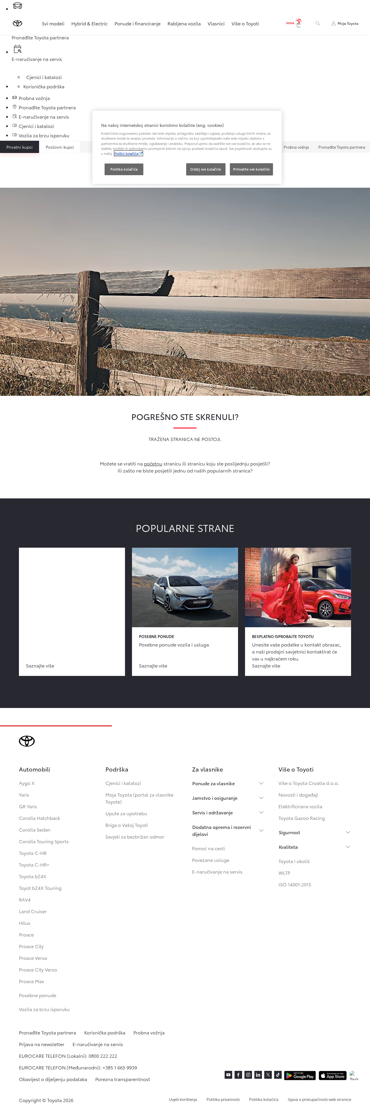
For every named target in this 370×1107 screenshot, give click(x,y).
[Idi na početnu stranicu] (17, 23)
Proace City (31, 946)
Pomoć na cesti (208, 848)
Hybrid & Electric (89, 23)
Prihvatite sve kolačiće (251, 169)
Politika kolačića (264, 1099)
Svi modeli (53, 23)
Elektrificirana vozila (300, 806)
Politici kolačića (126, 153)
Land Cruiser (33, 911)
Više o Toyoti (245, 23)
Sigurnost (289, 832)
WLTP (284, 872)
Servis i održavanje (212, 812)
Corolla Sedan (34, 829)
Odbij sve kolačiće (205, 169)
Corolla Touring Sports (44, 841)
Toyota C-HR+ (34, 864)
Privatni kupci (19, 147)
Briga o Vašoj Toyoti (126, 824)
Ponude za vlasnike (213, 783)
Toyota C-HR (33, 852)
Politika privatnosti (223, 1099)
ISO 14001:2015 (295, 884)
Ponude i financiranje (137, 23)
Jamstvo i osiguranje (214, 797)
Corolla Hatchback (39, 817)
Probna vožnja (296, 147)
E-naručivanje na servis (217, 871)
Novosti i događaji (298, 794)
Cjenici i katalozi (123, 782)
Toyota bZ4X (32, 876)
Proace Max (31, 981)
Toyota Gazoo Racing (302, 817)
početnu (153, 463)
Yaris (24, 794)
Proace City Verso (38, 969)
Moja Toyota (348, 23)
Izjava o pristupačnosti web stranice (319, 1099)
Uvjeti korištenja (183, 1099)
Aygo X (27, 782)
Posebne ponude (37, 995)
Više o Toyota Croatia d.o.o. (309, 782)
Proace (26, 934)
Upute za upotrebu (126, 813)
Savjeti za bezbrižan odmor (134, 836)
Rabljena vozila (184, 23)
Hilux (24, 922)
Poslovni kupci (60, 147)
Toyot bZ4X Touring (40, 887)
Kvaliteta (288, 846)
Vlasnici (216, 23)
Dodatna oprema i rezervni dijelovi (221, 830)
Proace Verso (33, 957)
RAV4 (25, 899)
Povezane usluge (210, 859)
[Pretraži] (318, 23)
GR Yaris (28, 806)
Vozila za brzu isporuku (44, 1009)
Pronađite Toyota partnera (341, 147)
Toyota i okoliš (294, 861)
